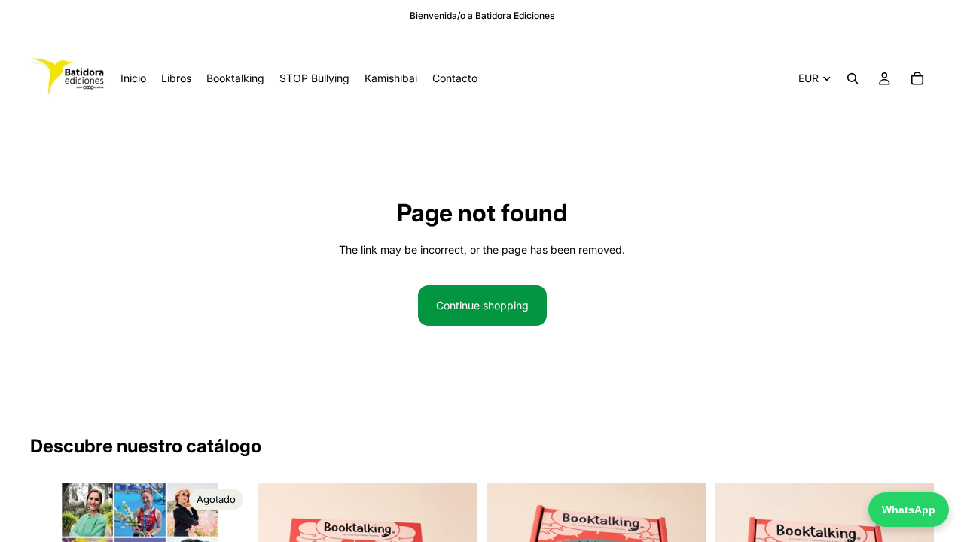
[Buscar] (852, 78)
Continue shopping (482, 305)
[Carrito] (917, 78)
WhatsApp (908, 510)
